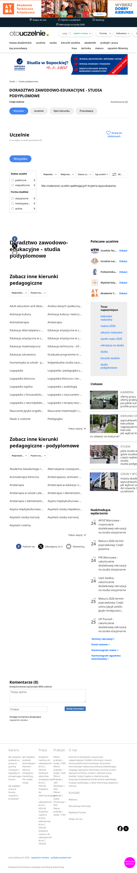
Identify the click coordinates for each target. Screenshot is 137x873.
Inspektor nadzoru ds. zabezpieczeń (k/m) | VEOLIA (45, 763)
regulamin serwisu (19, 719)
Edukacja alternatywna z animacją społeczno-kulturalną (27, 330)
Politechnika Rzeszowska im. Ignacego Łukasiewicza (114, 271)
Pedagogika (55, 419)
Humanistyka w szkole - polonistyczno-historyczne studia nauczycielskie (27, 362)
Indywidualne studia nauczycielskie (65, 362)
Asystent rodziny (20, 525)
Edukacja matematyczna (25, 346)
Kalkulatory (121, 33)
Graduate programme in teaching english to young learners (65, 354)
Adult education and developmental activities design (27, 306)
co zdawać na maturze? (104, 436)
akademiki (90, 42)
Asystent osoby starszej (24, 517)
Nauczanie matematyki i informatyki (65, 411)
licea (74, 48)
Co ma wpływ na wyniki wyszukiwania (25, 140)
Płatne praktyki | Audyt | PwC (59, 760)
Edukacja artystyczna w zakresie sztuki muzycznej (65, 338)
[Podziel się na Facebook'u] (14, 239)
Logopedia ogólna (21, 386)
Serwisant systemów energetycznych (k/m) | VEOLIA (46, 779)
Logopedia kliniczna (22, 378)
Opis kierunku (62, 110)
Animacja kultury (20, 314)
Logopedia (16, 370)
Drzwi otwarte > (100, 644)
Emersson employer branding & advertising (42, 867)
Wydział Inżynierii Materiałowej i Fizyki (114, 282)
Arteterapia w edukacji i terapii (65, 485)
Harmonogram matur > (104, 650)
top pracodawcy (18, 48)
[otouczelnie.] (29, 33)
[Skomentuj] (14, 253)
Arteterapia (55, 322)
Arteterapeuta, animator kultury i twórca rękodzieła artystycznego (65, 477)
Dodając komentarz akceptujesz (25, 718)
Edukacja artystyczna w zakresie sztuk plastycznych (27, 338)
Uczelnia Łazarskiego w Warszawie (114, 261)
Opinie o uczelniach (71, 19)
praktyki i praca (109, 42)
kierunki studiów (70, 42)
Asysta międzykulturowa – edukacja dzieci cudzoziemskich (27, 509)
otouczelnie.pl (15, 857)
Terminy (103, 33)
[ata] (68, 9)
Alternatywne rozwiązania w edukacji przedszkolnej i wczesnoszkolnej (65, 469)
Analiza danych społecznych (65, 306)
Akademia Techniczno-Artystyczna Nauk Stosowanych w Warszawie (114, 293)
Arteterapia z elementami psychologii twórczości (65, 493)
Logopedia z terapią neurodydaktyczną (65, 403)
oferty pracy (128, 396)
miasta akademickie (20, 42)
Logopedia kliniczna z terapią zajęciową (65, 378)
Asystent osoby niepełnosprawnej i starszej (65, 509)
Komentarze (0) (119, 101)
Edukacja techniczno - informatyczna (65, 346)
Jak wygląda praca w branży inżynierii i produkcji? (14, 792)
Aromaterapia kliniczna (24, 477)
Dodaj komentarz (75, 708)
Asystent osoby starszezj (63, 517)
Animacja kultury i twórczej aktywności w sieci (65, 314)
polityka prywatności (61, 857)
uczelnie (40, 42)
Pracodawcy (86, 110)
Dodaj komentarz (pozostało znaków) (31, 686)
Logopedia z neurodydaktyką (27, 403)
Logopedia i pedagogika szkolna (65, 370)
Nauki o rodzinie (20, 419)
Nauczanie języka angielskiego (27, 411)
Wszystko (19, 110)
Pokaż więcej (75, 428)
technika (86, 48)
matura (99, 48)
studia (53, 42)
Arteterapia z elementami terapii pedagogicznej (27, 501)
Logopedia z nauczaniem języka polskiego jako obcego (65, 394)
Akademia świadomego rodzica (27, 469)
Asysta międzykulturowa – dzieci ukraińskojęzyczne (65, 501)
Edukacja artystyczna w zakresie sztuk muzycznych (65, 330)
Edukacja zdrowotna (23, 354)
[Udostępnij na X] (14, 246)
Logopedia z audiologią (62, 386)
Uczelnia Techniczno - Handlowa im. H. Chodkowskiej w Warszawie (114, 250)
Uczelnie (39, 110)
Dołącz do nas (39, 19)
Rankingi (99, 19)
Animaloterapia (19, 322)
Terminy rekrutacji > (103, 638)
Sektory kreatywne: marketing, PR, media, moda (27, 776)
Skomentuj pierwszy (130, 862)
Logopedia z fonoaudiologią (27, 394)
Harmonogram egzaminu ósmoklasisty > (106, 657)
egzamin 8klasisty (118, 48)
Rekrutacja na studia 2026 (72, 24)
